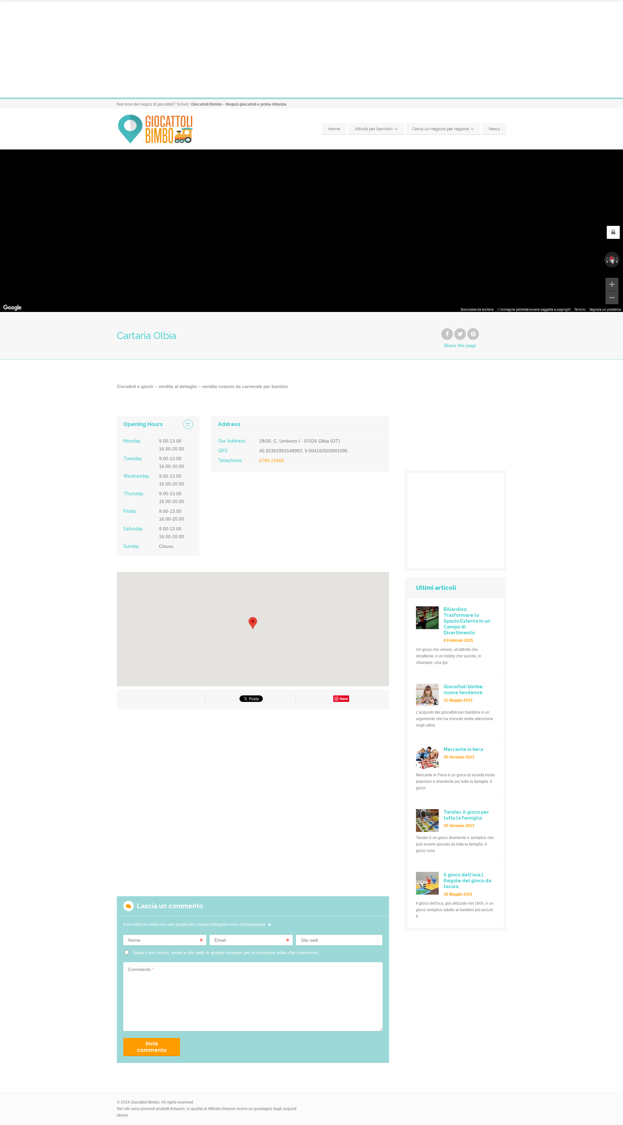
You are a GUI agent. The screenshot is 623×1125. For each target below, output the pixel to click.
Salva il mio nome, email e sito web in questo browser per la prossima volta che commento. (226, 952)
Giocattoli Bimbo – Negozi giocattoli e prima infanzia (239, 104)
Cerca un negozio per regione (440, 128)
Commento (141, 969)
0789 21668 (271, 460)
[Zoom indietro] (611, 297)
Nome (134, 940)
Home (334, 128)
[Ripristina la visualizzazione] (612, 259)
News (494, 128)
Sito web (309, 940)
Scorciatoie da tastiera (477, 309)
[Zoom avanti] (611, 284)
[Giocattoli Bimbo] (161, 129)
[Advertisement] (311, 48)
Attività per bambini (374, 128)
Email (220, 940)
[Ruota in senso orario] (617, 259)
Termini (580, 309)
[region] (311, 230)
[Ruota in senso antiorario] (606, 259)
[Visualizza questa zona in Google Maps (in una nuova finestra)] (12, 308)
